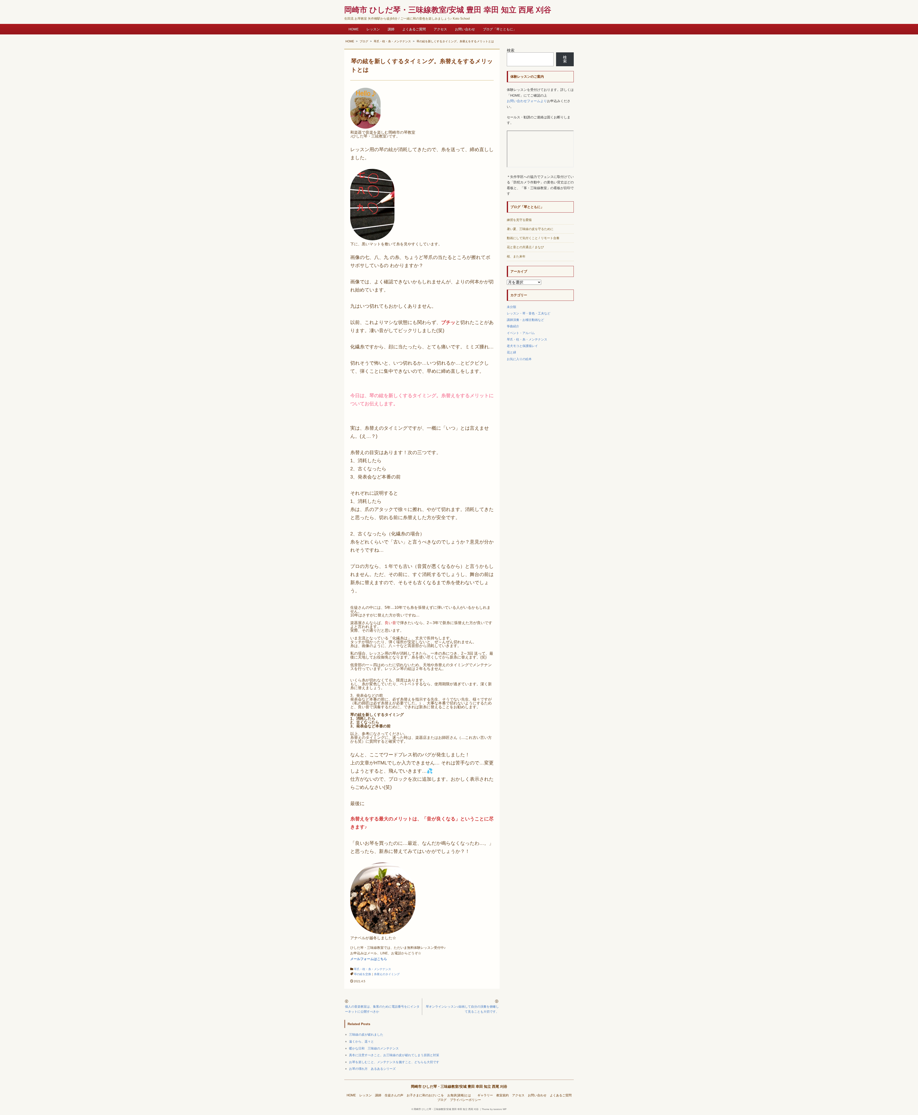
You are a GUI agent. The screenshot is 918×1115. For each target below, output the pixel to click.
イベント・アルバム (521, 333)
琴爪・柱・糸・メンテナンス (372, 969)
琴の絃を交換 (362, 974)
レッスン (373, 29)
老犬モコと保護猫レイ (522, 346)
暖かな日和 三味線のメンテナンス (374, 1048)
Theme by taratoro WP (494, 1109)
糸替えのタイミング (387, 974)
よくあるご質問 (414, 29)
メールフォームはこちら (368, 959)
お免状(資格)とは (460, 1095)
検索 (510, 50)
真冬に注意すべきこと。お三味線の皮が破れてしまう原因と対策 (394, 1055)
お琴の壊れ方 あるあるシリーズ (372, 1069)
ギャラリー (485, 1095)
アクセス (440, 29)
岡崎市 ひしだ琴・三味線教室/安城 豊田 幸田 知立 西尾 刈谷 (459, 1086)
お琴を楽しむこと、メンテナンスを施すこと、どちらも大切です (394, 1062)
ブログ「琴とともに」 (499, 29)
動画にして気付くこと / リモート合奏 (533, 238)
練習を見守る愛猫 (519, 220)
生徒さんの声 (394, 1095)
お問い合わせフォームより (527, 101)
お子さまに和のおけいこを (425, 1095)
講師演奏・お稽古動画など (525, 320)
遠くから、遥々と (361, 1041)
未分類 (511, 307)
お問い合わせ (465, 29)
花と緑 (511, 352)
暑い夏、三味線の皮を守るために (530, 229)
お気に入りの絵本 (519, 359)
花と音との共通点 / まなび (525, 247)
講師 (391, 29)
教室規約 (502, 1095)
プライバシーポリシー (465, 1100)
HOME (354, 29)
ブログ (442, 1100)
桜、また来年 (516, 256)
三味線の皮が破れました (366, 1034)
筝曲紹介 (513, 326)
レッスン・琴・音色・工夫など (528, 313)
